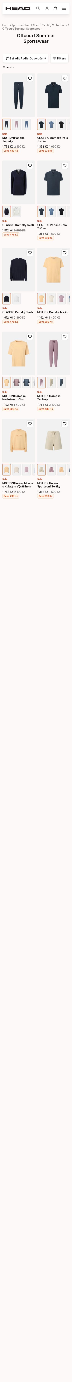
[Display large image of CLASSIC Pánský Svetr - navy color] (6, 298)
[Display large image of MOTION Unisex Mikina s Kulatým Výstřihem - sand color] (16, 469)
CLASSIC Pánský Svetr (17, 312)
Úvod (5, 25)
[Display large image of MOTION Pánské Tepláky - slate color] (26, 124)
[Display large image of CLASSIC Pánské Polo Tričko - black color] (61, 211)
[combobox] (25, 58)
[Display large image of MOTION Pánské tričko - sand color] (51, 298)
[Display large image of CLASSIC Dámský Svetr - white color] (16, 211)
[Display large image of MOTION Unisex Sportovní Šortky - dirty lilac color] (51, 469)
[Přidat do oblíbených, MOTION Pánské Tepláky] (29, 78)
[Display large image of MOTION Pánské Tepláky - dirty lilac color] (16, 124)
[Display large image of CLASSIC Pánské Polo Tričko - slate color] (51, 211)
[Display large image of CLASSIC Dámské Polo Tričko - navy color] (41, 124)
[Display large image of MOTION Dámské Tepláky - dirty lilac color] (41, 382)
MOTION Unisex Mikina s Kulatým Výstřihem (17, 484)
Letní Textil (42, 25)
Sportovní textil (22, 25)
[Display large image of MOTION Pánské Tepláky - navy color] (6, 124)
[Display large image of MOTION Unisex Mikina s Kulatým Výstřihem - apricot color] (6, 469)
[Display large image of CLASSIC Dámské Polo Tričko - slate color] (51, 124)
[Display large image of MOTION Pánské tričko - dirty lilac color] (61, 298)
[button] (38, 8)
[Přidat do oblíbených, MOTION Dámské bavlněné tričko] (29, 336)
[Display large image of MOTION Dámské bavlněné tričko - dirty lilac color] (16, 382)
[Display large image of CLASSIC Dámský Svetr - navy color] (6, 211)
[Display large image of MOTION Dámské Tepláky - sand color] (51, 382)
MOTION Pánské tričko (52, 312)
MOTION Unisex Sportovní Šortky (48, 484)
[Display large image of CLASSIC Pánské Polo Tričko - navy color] (41, 211)
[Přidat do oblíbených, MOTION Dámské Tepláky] (64, 336)
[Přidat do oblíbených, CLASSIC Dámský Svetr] (29, 165)
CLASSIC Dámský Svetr (18, 225)
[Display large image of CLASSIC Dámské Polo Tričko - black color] (61, 124)
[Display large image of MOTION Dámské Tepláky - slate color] (61, 382)
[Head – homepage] (19, 8)
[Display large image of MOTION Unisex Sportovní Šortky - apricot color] (61, 469)
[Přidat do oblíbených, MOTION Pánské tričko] (64, 252)
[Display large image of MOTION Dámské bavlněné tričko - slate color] (26, 382)
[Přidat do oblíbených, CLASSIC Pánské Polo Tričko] (64, 165)
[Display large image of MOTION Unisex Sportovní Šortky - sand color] (41, 469)
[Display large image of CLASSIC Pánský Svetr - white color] (16, 298)
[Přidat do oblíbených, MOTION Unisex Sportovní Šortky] (64, 423)
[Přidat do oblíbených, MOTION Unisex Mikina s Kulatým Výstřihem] (29, 423)
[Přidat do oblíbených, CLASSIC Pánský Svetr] (29, 252)
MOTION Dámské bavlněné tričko (14, 397)
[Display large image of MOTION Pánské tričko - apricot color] (41, 298)
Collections (59, 25)
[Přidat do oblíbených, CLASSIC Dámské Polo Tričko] (64, 78)
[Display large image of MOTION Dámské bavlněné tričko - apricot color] (6, 382)
